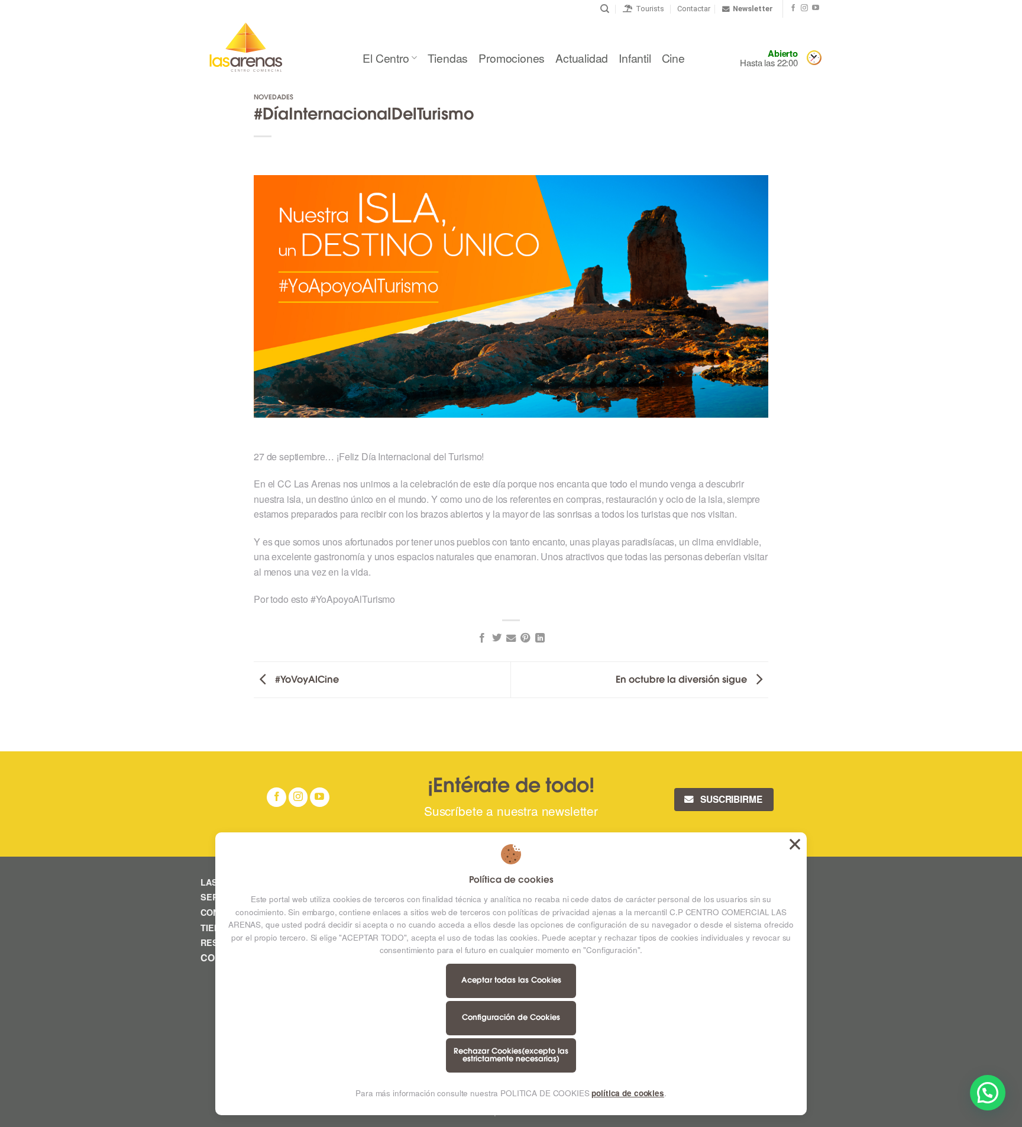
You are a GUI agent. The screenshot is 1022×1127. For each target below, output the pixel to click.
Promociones (511, 58)
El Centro (386, 58)
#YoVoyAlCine (306, 679)
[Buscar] (604, 9)
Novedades (273, 98)
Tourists (648, 8)
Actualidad (581, 58)
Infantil (635, 58)
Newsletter (753, 8)
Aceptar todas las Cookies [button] (795, 844)
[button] (987, 1092)
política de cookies (627, 1093)
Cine (673, 58)
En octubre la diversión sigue (682, 679)
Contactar (693, 8)
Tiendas (448, 58)
